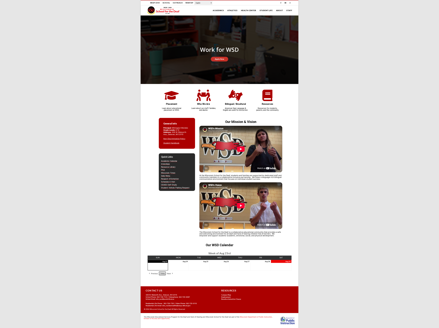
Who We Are (203, 104)
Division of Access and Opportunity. (157, 318)
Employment (226, 297)
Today (162, 273)
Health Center (248, 10)
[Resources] (267, 95)
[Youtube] (285, 2)
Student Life (266, 10)
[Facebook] (281, 2)
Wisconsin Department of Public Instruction (256, 317)
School (166, 3)
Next (169, 273)
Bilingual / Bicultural (235, 104)
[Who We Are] (203, 95)
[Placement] (171, 95)
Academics (218, 10)
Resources (267, 104)
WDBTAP (189, 3)
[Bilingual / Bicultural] (235, 95)
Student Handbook (171, 143)
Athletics (232, 10)
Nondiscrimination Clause (231, 299)
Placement (171, 104)
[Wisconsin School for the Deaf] (163, 10)
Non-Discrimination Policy (174, 139)
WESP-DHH (155, 3)
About (279, 10)
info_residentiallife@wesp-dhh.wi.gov (176, 306)
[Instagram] (290, 2)
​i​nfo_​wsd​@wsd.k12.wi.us (165, 299)
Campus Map (226, 295)
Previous (154, 273)
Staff (289, 10)
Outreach (178, 3)
